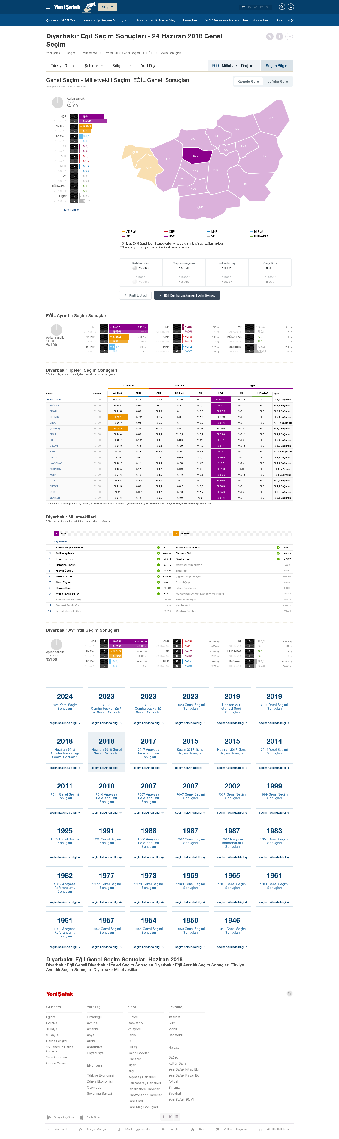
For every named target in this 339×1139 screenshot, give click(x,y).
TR (243, 7)
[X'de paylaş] (271, 36)
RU (267, 7)
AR (255, 7)
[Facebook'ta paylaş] (280, 36)
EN (249, 7)
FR (261, 7)
